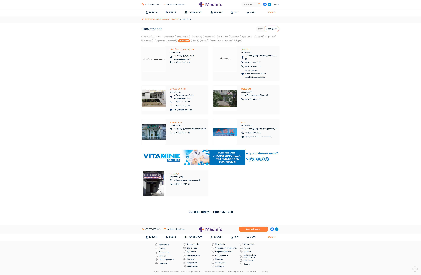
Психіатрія (219, 266)
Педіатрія (219, 259)
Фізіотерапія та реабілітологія (221, 41)
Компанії (218, 12)
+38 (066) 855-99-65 (253, 62)
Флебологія (248, 260)
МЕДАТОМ (246, 89)
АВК (243, 122)
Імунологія (259, 37)
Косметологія (147, 41)
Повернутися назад (153, 19)
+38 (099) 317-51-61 (182, 184)
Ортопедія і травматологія (226, 248)
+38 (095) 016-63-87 (182, 102)
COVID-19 (271, 12)
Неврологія (160, 41)
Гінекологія (197, 37)
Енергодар (270, 29)
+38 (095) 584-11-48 (182, 133)
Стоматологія (184, 41)
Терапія (195, 41)
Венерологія (168, 37)
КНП (236, 12)
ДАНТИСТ (246, 49)
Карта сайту (264, 271)
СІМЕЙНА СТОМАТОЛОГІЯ (182, 49)
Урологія (204, 41)
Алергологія (146, 37)
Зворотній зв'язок (253, 229)
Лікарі (253, 12)
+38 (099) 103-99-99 (153, 4)
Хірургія (238, 41)
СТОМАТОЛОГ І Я (178, 89)
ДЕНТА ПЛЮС (176, 122)
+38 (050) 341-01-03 (253, 99)
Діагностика (222, 37)
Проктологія (171, 41)
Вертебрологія (164, 256)
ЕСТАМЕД (174, 174)
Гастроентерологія (182, 37)
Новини (172, 12)
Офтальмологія (221, 255)
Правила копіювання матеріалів (214, 271)
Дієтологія (234, 37)
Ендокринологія (246, 37)
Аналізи (157, 37)
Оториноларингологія (224, 252)
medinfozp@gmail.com (176, 4)
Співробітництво (252, 271)
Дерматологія (209, 37)
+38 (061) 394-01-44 (253, 66)
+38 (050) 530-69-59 (253, 133)
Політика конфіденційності (235, 271)
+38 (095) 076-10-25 (182, 62)
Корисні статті (195, 12)
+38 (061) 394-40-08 (182, 106)
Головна (153, 12)
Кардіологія (271, 37)
